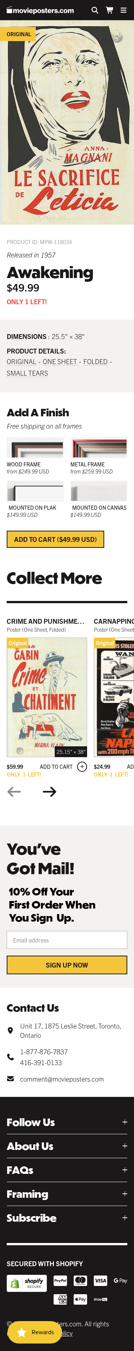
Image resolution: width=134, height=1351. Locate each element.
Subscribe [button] (32, 1217)
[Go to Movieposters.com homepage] (40, 10)
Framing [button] (27, 1194)
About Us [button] (30, 1146)
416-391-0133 (41, 1062)
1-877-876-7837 (44, 1051)
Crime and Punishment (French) (62, 621)
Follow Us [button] (31, 1122)
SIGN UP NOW (67, 964)
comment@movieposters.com (62, 1078)
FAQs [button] (20, 1170)
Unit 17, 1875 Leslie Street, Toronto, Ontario (70, 1030)
